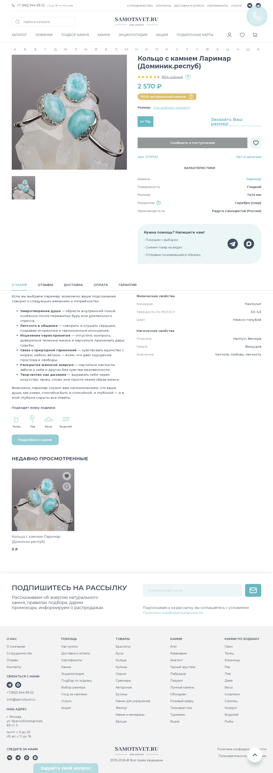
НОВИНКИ (44, 35)
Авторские (124, 687)
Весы (229, 687)
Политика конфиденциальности (241, 749)
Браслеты (123, 646)
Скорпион (232, 694)
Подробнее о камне (35, 440)
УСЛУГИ (236, 5)
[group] (69, 112)
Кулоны (121, 667)
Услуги (66, 701)
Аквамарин (178, 653)
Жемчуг (121, 708)
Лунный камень (182, 687)
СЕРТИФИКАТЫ (217, 5)
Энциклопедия (72, 674)
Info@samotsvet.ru (21, 699)
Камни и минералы (130, 715)
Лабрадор (178, 674)
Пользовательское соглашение (242, 756)
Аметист (176, 660)
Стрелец (231, 701)
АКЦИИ (162, 35)
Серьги (121, 674)
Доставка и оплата (75, 653)
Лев (228, 674)
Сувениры (123, 681)
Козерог (231, 708)
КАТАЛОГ (19, 35)
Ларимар (253, 179)
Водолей (231, 715)
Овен (229, 646)
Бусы (119, 653)
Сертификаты (71, 660)
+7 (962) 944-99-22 (31, 5)
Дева (228, 681)
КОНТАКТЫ (163, 5)
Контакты (14, 667)
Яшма (174, 721)
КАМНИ (104, 35)
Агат (173, 646)
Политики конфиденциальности (173, 613)
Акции (66, 708)
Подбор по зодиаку (76, 681)
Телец (229, 653)
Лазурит (176, 681)
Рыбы (229, 721)
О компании (16, 646)
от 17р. (145, 121)
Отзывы (12, 660)
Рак (227, 667)
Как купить (69, 646)
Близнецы (232, 660)
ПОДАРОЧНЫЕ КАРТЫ (195, 35)
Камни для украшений (133, 701)
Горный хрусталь (182, 667)
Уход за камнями (74, 694)
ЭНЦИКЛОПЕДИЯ (133, 35)
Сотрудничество (19, 653)
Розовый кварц (181, 701)
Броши (121, 721)
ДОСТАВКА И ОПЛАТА (189, 5)
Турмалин (177, 715)
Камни (66, 667)
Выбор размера (73, 687)
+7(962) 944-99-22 (20, 692)
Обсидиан (178, 694)
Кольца (121, 660)
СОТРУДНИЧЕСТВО (140, 5)
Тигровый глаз (181, 708)
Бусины (121, 694)
